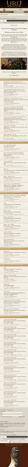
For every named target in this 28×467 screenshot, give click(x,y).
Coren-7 (6, 229)
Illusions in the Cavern (12, 139)
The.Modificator (14, 166)
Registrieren (9, 11)
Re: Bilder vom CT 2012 (13, 387)
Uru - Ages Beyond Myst (10, 145)
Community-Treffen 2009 (10, 357)
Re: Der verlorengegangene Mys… (15, 220)
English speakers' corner (10, 134)
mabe (6, 114)
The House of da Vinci (12, 280)
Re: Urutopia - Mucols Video (13, 271)
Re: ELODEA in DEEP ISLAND (14, 172)
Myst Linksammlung (9, 239)
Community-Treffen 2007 (10, 342)
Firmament (6, 258)
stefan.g (6, 281)
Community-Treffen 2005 (10, 327)
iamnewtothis (11, 432)
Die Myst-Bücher (8, 232)
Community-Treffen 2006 (10, 334)
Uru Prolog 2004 (8, 161)
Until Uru (6, 169)
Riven (5, 203)
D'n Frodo (6, 104)
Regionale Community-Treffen (11, 309)
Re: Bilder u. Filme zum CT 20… (14, 405)
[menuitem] (21, 9)
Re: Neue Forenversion (13, 296)
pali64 (6, 306)
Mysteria (6, 272)
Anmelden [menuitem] (24, 10)
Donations (13, 18)
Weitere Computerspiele (10, 275)
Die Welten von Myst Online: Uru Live (13, 98)
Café (5, 267)
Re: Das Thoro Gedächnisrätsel (14, 287)
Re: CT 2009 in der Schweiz (13, 362)
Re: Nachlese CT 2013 (13, 396)
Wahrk (6, 297)
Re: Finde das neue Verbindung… (14, 148)
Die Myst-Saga (4, 193)
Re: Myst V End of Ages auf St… (14, 228)
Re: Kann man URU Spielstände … (15, 113)
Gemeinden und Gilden (10, 125)
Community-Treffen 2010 (10, 366)
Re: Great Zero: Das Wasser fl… (14, 157)
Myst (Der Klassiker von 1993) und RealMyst (15, 195)
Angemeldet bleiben (21, 416)
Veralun (20, 139)
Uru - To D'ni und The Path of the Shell (13, 152)
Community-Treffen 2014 (10, 400)
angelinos (6, 123)
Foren (4, 10)
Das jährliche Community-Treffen (12, 300)
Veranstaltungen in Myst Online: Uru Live (14, 89)
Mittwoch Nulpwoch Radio (13, 94)
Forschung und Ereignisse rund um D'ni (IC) (15, 117)
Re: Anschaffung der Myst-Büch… (14, 235)
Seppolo (6, 131)
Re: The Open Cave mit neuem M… (15, 180)
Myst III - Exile (7, 210)
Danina (6, 313)
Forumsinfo (7, 291)
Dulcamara (7, 173)
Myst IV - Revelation (9, 217)
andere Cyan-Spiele (5, 248)
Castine (16, 214)
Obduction (6, 251)
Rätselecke (6, 284)
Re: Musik (10, 214)
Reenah (6, 245)
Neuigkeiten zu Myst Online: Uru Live (13, 82)
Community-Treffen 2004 (10, 319)
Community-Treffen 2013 (10, 391)
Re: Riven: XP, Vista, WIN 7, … (14, 206)
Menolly (6, 288)
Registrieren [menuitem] (26, 10)
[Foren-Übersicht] (14, 4)
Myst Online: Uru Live (5, 79)
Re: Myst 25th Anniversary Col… (14, 199)
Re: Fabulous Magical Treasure (14, 103)
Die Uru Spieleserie (5, 142)
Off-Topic (3, 265)
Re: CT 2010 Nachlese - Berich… (14, 371)
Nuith (6, 372)
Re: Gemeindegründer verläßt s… (14, 130)
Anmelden (3, 11)
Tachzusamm (14, 347)
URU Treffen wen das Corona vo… (15, 305)
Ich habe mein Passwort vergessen (6, 416)
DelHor (13, 339)
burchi (6, 262)
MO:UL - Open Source (9, 176)
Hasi (12, 324)
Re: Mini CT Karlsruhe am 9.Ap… (14, 312)
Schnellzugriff (2, 10)
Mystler (6, 181)
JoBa (6, 95)
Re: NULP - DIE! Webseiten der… (14, 244)
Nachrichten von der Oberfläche (12, 184)
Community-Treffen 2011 (10, 375)
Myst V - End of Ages (9, 224)
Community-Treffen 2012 (10, 382)
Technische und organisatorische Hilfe (13, 107)
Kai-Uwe (6, 200)
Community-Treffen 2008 (10, 350)
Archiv (2, 317)
